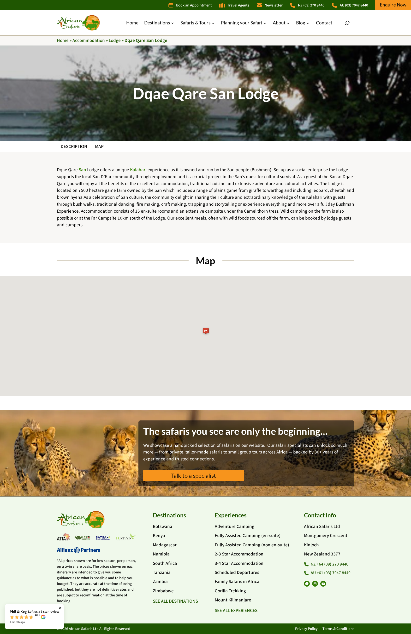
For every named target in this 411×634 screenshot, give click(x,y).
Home (63, 40)
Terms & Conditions (338, 628)
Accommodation (88, 40)
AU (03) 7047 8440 (354, 5)
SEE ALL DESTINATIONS (175, 601)
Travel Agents (238, 5)
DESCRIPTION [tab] (74, 146)
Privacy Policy (306, 628)
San (82, 169)
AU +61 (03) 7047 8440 (331, 573)
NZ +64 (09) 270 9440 (329, 564)
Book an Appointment (194, 5)
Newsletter (274, 5)
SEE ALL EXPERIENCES (236, 610)
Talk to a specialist (193, 475)
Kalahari (138, 169)
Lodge (115, 40)
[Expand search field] (347, 23)
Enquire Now (393, 4)
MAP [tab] (99, 146)
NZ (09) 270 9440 (311, 5)
